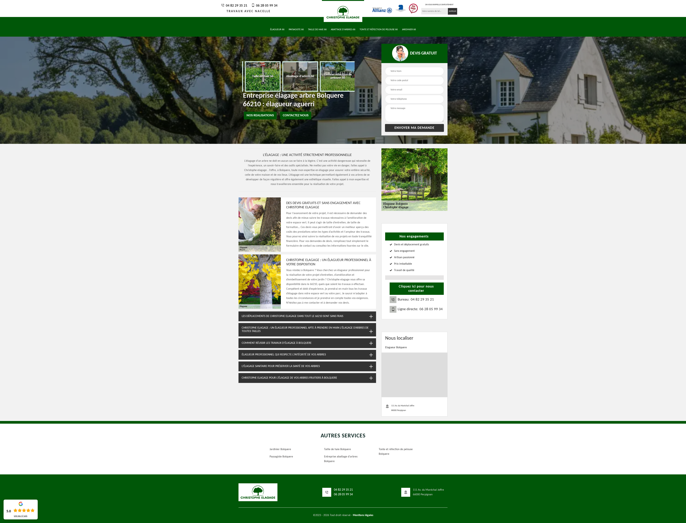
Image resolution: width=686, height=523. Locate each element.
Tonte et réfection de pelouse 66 (379, 29)
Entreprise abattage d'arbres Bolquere (340, 459)
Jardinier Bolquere (280, 449)
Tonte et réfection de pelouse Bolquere (396, 451)
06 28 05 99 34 (266, 6)
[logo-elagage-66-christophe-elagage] (343, 12)
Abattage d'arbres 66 (343, 29)
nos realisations (260, 115)
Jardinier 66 (409, 29)
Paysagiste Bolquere (281, 456)
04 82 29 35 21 (236, 6)
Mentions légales (363, 515)
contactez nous (296, 115)
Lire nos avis (20, 516)
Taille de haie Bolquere (337, 449)
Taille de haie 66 (317, 29)
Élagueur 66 (277, 29)
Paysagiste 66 (296, 29)
